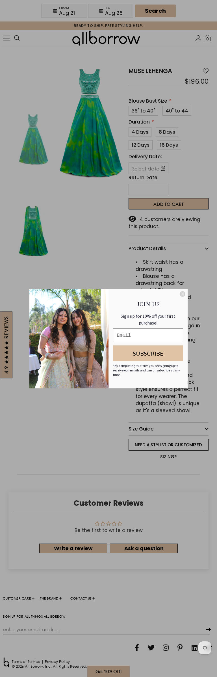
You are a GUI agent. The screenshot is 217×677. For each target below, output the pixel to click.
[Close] (182, 294)
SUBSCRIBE (148, 353)
